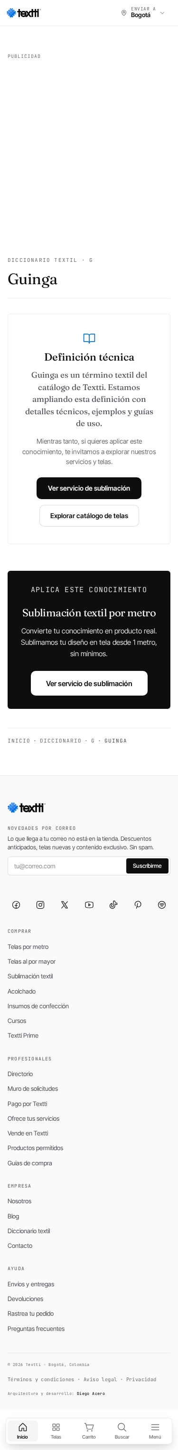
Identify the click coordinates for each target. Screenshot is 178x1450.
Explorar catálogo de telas (89, 515)
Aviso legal (100, 1379)
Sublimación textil (30, 976)
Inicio (19, 740)
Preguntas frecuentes (36, 1328)
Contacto (20, 1245)
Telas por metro (28, 946)
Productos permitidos (35, 1148)
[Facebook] (16, 904)
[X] (64, 904)
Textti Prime (23, 1035)
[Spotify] (161, 904)
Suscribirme (147, 865)
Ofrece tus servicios (33, 1118)
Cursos (17, 1020)
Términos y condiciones (41, 1379)
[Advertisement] (89, 152)
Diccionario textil (29, 1231)
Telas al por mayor (32, 961)
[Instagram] (40, 904)
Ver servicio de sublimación (89, 488)
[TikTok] (113, 904)
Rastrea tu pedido (31, 1313)
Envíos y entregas (31, 1284)
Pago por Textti (27, 1103)
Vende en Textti (28, 1133)
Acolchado (22, 991)
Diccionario (61, 740)
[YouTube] (89, 904)
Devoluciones (25, 1298)
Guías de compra (30, 1163)
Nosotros (19, 1201)
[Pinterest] (137, 904)
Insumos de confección (38, 1006)
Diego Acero (91, 1393)
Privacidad (141, 1379)
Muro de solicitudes (33, 1088)
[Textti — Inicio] (24, 13)
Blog (13, 1216)
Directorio (20, 1074)
